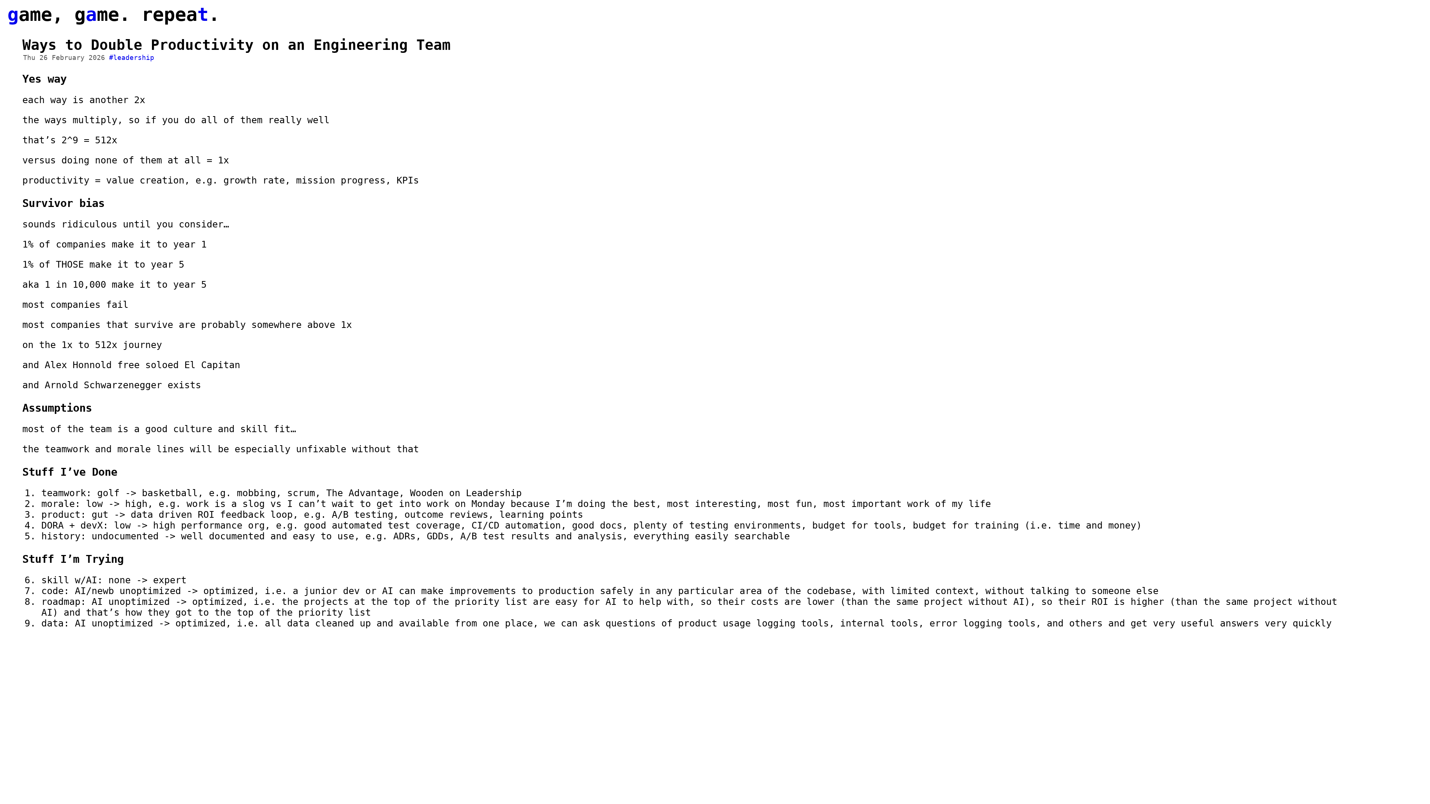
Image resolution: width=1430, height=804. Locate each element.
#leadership (131, 57)
